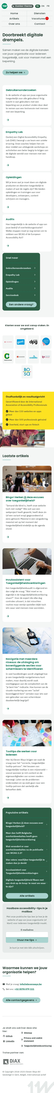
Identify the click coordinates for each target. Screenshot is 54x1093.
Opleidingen (14, 177)
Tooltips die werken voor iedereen (21, 753)
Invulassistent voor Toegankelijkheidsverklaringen (25, 581)
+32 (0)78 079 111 (24, 989)
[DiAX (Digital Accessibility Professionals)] (13, 1062)
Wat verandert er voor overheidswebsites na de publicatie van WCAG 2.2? (24, 849)
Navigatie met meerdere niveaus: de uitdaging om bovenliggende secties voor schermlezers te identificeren (24, 664)
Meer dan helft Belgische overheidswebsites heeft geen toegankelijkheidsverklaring (21, 836)
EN (43, 6)
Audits (10, 219)
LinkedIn (10, 1041)
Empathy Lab (14, 132)
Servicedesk (12, 295)
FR (48, 6)
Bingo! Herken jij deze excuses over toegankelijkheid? (25, 499)
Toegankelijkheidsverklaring (38, 1045)
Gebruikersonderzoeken (21, 90)
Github (9, 1036)
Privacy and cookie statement (33, 1039)
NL (37, 6)
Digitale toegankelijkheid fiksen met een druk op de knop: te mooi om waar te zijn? (26, 883)
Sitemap (28, 1032)
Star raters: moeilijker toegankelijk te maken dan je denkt (25, 861)
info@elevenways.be (31, 984)
